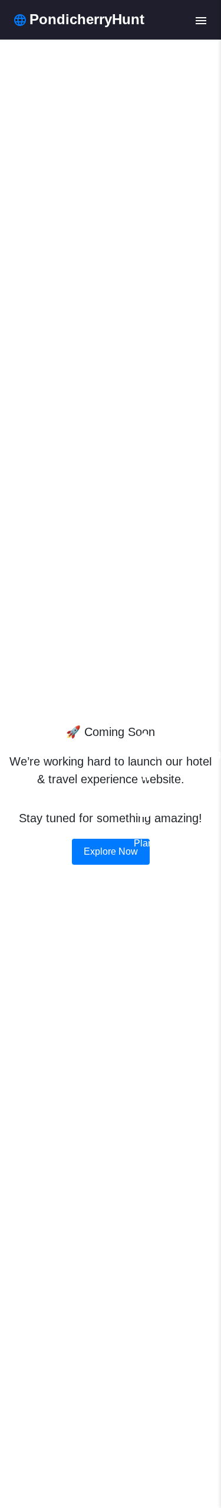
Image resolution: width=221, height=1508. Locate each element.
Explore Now (111, 851)
